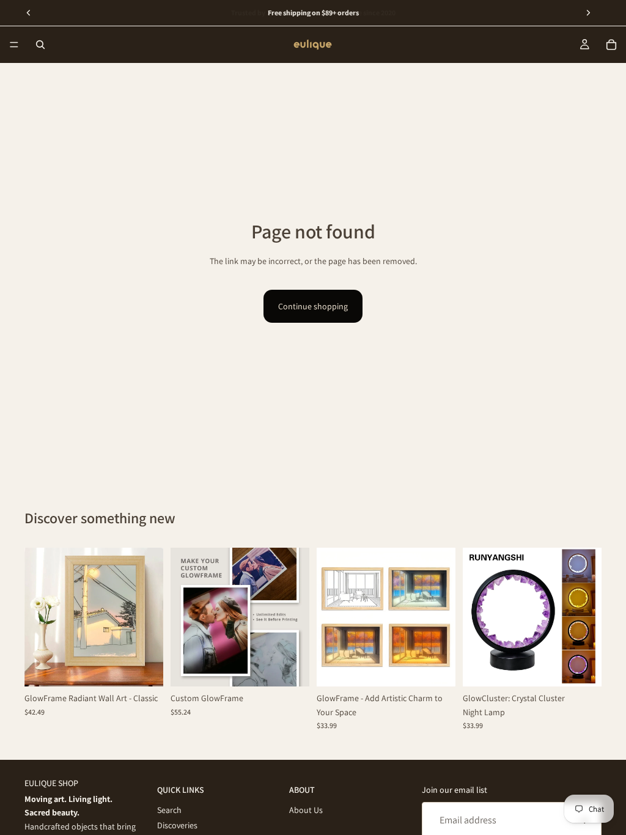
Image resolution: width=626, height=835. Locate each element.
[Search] (40, 44)
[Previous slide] (37, 617)
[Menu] (14, 45)
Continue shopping (313, 306)
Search (169, 809)
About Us (306, 809)
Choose (154, 667)
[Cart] (611, 44)
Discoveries (177, 824)
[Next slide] (149, 617)
